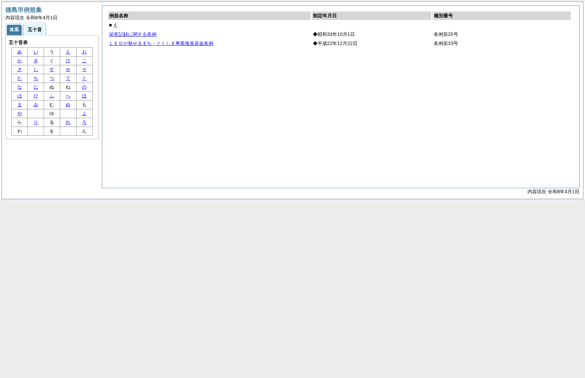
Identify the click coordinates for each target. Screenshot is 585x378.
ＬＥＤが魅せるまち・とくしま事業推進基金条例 (161, 43)
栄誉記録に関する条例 (132, 34)
